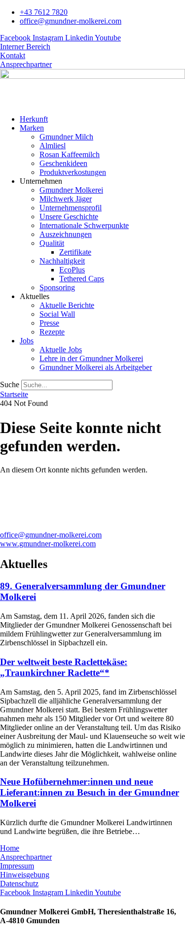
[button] (102, 128)
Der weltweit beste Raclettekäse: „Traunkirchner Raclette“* (63, 667)
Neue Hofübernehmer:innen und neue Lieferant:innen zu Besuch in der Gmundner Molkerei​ (89, 792)
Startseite (14, 394)
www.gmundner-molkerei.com (48, 543)
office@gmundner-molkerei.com (51, 535)
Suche (9, 384)
